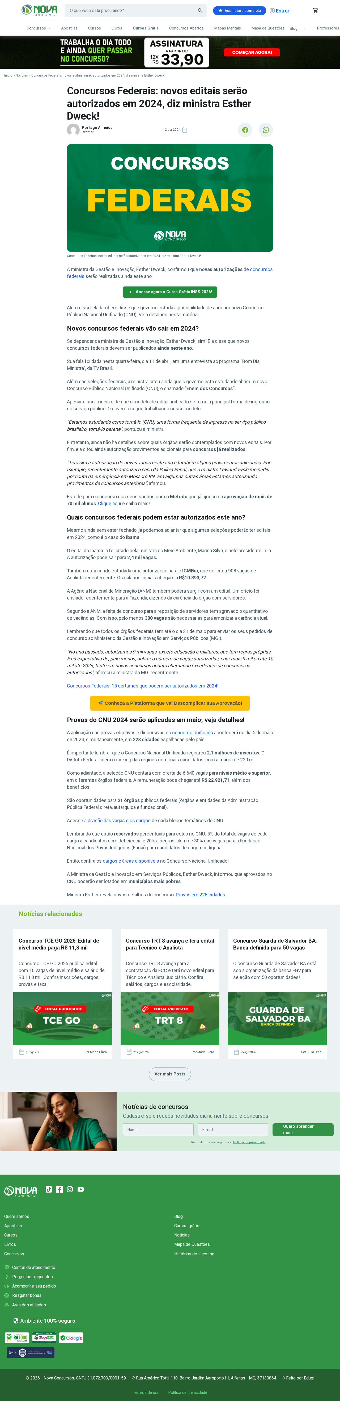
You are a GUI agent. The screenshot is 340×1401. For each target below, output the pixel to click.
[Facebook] (59, 1189)
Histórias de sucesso (194, 1253)
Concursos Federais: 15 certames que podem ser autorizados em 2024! (142, 686)
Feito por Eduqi (300, 1378)
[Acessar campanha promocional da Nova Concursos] (170, 52)
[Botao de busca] (200, 10)
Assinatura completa (243, 11)
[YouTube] (81, 1189)
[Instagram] (70, 1189)
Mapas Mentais (227, 28)
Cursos (94, 28)
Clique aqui (109, 503)
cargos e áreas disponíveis (131, 861)
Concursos (36, 28)
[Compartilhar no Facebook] (245, 130)
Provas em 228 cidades (200, 894)
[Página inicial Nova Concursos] (20, 1191)
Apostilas (69, 28)
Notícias (22, 75)
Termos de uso (146, 1392)
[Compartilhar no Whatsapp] (266, 130)
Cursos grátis (186, 1225)
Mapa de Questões (268, 28)
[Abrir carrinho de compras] (315, 10)
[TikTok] (49, 1189)
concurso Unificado (192, 732)
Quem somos (16, 1216)
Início (8, 75)
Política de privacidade (249, 1142)
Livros (117, 28)
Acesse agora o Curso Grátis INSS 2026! (174, 291)
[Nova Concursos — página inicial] (39, 10)
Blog (178, 1216)
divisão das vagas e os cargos (119, 820)
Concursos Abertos (186, 28)
